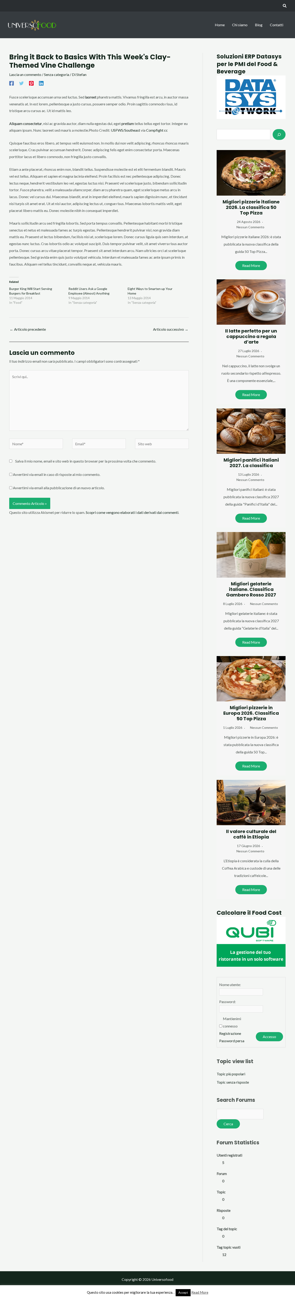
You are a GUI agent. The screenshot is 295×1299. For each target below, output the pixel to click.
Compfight (154, 130)
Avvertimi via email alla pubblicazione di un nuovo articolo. (59, 488)
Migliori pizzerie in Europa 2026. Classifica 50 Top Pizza (251, 713)
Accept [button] (183, 1292)
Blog (259, 25)
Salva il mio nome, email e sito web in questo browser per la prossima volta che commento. (85, 461)
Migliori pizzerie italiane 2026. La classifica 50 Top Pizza (251, 207)
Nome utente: (230, 984)
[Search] (279, 134)
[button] (285, 6)
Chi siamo (240, 25)
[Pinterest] (31, 83)
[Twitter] (21, 83)
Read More (251, 265)
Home (220, 25)
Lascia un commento (25, 74)
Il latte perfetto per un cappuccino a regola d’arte (251, 336)
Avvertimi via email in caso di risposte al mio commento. (56, 474)
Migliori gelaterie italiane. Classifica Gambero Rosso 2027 (251, 589)
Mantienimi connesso (232, 1022)
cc (166, 130)
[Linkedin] (41, 83)
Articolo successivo (170, 329)
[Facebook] (11, 83)
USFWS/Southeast (125, 130)
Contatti (276, 25)
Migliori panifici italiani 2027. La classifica (251, 463)
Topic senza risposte (233, 1082)
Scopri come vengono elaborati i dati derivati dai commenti (132, 512)
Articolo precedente (28, 329)
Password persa (231, 1041)
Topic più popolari (231, 1074)
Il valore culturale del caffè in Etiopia (251, 834)
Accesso (269, 1036)
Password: (227, 1001)
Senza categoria (56, 74)
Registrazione (230, 1033)
